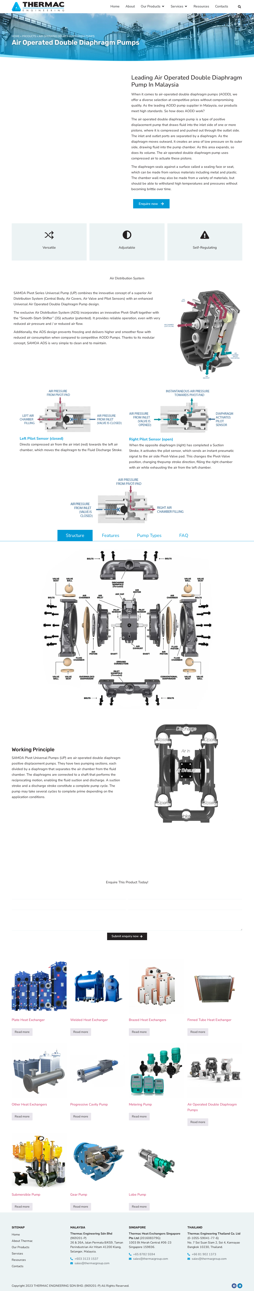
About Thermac (22, 1241)
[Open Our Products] (163, 6)
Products (29, 36)
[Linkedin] (239, 1285)
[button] (239, 6)
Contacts (17, 1266)
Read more (22, 1032)
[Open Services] (186, 6)
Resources (19, 1260)
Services (17, 1254)
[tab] (75, 535)
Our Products (20, 1247)
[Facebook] (234, 1285)
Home (16, 36)
